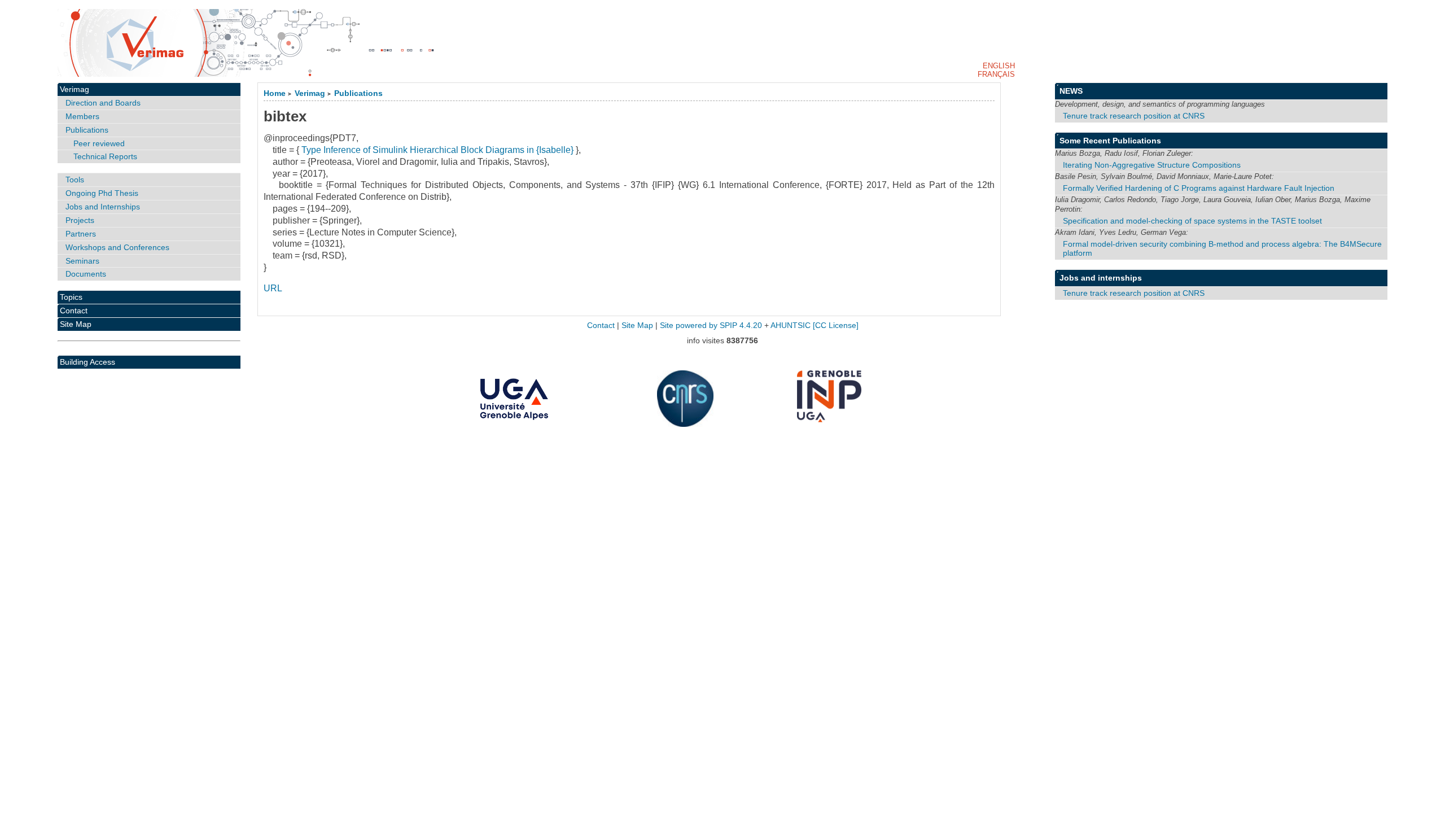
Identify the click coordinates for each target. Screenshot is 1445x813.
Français (996, 74)
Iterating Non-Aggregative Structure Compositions (1152, 164)
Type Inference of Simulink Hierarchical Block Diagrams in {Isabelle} (437, 150)
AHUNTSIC (790, 325)
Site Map (75, 324)
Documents (85, 273)
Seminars (82, 260)
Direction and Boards (103, 102)
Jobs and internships (1100, 277)
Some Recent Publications (1110, 140)
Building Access (87, 361)
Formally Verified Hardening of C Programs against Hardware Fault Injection (1198, 188)
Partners (80, 233)
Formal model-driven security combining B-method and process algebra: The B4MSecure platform (1222, 248)
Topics (71, 296)
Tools (74, 179)
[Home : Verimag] (722, 43)
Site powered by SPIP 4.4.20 (711, 325)
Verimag (310, 93)
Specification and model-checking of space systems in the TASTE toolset (1192, 220)
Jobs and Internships (102, 206)
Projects (79, 220)
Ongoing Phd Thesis (101, 193)
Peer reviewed (99, 143)
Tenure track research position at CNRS (1134, 115)
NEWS (1071, 90)
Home (275, 93)
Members (82, 116)
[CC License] (836, 325)
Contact (73, 310)
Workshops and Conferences (117, 247)
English (999, 66)
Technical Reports (105, 156)
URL (273, 288)
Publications (358, 93)
